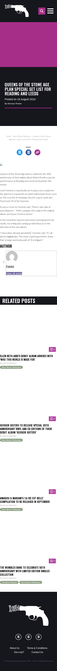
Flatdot (10, 266)
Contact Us (37, 652)
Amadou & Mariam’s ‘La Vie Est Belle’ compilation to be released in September (25, 500)
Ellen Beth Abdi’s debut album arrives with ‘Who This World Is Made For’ (26, 357)
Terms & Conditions (37, 648)
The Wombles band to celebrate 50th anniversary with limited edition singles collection (25, 570)
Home (8, 136)
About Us (14, 648)
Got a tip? (19, 652)
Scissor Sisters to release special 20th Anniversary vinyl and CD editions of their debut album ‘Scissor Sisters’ (26, 428)
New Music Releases (22, 136)
